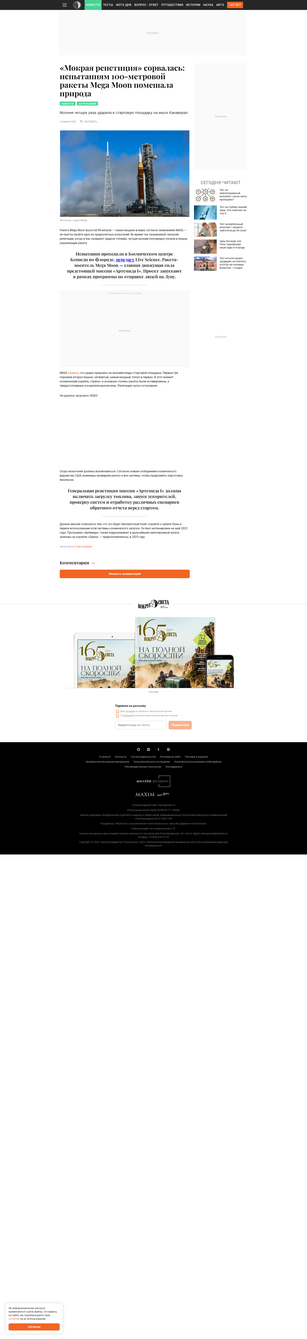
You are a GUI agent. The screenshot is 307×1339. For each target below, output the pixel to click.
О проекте (105, 756)
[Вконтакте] (148, 749)
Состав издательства (143, 756)
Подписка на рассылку (130, 706)
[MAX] (138, 749)
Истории (193, 5)
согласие (129, 711)
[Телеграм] (168, 749)
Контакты (121, 756)
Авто (220, 5)
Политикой (127, 715)
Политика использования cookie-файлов (198, 761)
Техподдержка (173, 766)
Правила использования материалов (107, 761)
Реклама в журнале (196, 756)
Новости (93, 5)
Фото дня (123, 5)
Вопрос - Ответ (146, 5)
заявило (73, 373)
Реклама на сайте (170, 756)
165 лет (235, 5)
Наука (208, 5)
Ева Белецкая (84, 546)
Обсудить (90, 121)
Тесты (108, 5)
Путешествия (172, 5)
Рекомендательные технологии (143, 766)
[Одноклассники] (158, 749)
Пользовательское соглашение (151, 761)
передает (125, 259)
